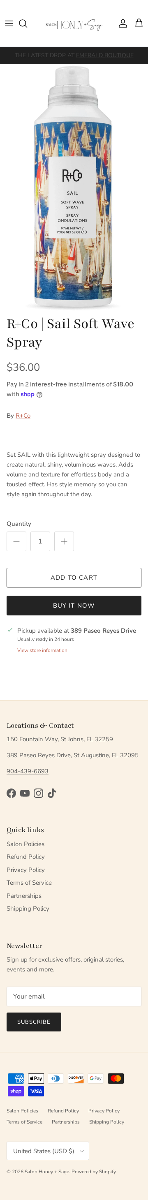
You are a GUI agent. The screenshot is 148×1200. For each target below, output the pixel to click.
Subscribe (34, 1022)
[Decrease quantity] (16, 541)
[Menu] (9, 23)
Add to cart (74, 577)
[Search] (27, 23)
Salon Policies (25, 844)
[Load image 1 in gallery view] (74, 187)
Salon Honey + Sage (47, 1171)
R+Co (23, 416)
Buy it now (74, 605)
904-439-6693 (28, 771)
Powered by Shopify (94, 1171)
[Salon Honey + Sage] (74, 23)
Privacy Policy (26, 870)
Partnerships (24, 896)
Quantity (19, 524)
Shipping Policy (28, 908)
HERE (56, 58)
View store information (42, 650)
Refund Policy (26, 857)
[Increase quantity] (64, 541)
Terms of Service (29, 883)
